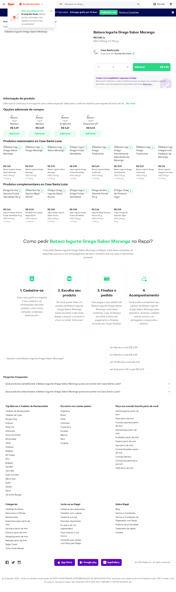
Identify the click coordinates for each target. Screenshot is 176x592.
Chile (63, 419)
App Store (66, 562)
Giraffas (9, 467)
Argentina (65, 411)
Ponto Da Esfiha (13, 435)
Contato (119, 532)
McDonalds (11, 439)
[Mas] (127, 67)
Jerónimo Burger (14, 495)
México (64, 435)
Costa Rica (66, 427)
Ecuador (64, 431)
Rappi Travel (11, 544)
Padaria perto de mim (126, 441)
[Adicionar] (20, 148)
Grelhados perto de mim (127, 437)
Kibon (8, 491)
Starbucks (10, 431)
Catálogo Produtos (14, 509)
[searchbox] (99, 4)
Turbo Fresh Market (15, 548)
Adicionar (14, 133)
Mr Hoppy (10, 455)
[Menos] (98, 67)
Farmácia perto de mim (17, 528)
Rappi (5, 27)
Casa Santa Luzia (110, 50)
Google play (90, 562)
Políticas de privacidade (127, 524)
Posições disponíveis (71, 521)
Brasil (63, 415)
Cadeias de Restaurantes (18, 411)
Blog (118, 509)
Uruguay (64, 443)
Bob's (8, 483)
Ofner (8, 443)
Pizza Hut (10, 427)
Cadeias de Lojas (14, 415)
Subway (9, 423)
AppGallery (113, 562)
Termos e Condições (129, 12)
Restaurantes (12, 517)
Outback (9, 447)
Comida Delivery (123, 457)
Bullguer (9, 451)
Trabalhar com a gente (71, 513)
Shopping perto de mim (17, 536)
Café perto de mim (125, 468)
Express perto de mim (16, 532)
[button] (31, 4)
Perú (63, 439)
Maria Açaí (11, 479)
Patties (9, 487)
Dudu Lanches (12, 475)
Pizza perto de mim (125, 418)
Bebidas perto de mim (16, 540)
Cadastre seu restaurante (73, 509)
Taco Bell (10, 471)
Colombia (65, 423)
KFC (7, 459)
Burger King (11, 419)
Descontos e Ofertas (16, 513)
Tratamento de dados (126, 528)
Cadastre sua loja (69, 517)
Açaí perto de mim (124, 445)
